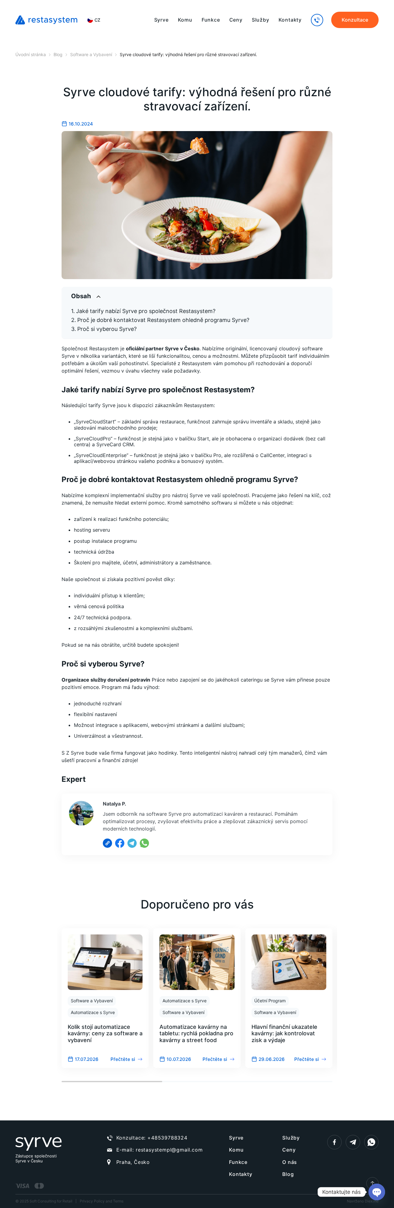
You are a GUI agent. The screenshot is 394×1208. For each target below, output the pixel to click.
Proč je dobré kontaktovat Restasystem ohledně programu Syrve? (163, 320)
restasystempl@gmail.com (169, 1150)
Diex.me (372, 1201)
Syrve (161, 20)
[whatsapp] (371, 1142)
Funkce (211, 20)
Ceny (236, 20)
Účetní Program (270, 1000)
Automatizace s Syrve (93, 1012)
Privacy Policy (92, 1201)
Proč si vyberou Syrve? (107, 329)
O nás (289, 1162)
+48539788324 (167, 1138)
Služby (260, 20)
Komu (185, 20)
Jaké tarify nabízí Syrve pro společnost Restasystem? (145, 311)
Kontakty (290, 20)
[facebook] (334, 1142)
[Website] (107, 843)
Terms (118, 1201)
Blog (288, 1174)
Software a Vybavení (92, 1000)
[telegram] (353, 1142)
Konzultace (355, 20)
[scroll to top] (372, 1183)
